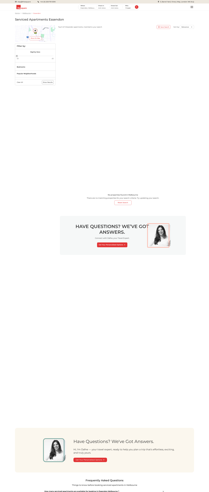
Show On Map (35, 38)
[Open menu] (192, 7)
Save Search (164, 27)
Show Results (48, 82)
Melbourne (26, 13)
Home (17, 13)
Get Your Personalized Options (111, 245)
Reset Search (123, 203)
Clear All (20, 82)
